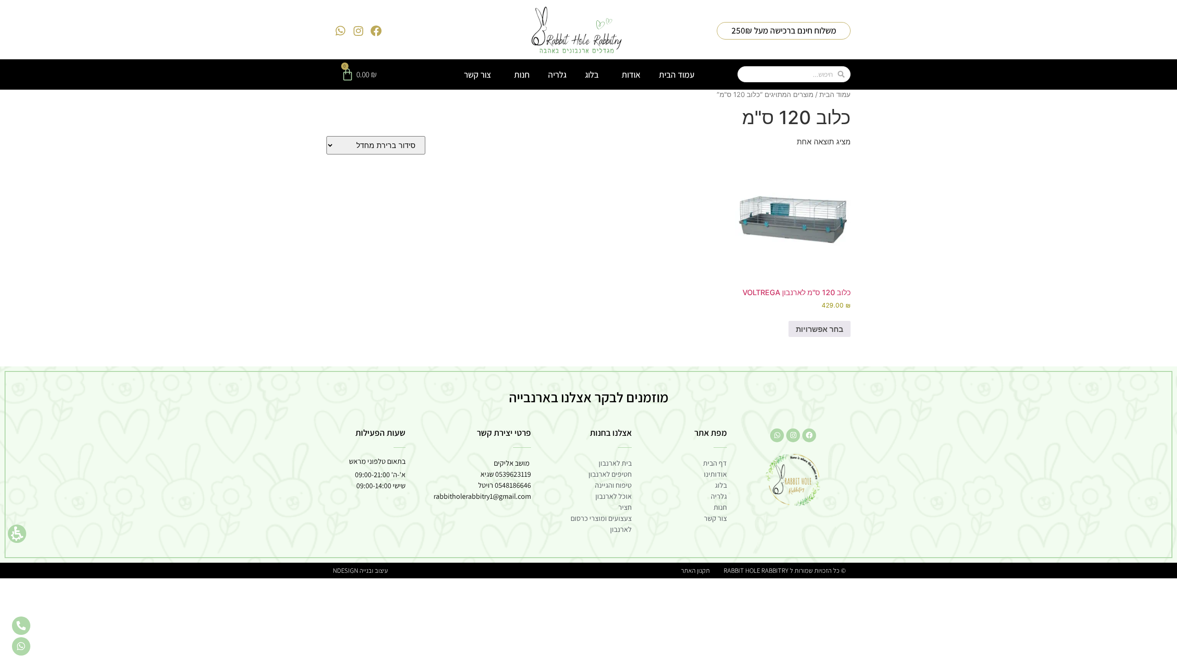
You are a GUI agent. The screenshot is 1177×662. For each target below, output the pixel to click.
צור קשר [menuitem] (477, 74)
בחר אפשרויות (819, 329)
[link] (577, 30)
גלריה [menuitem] (557, 74)
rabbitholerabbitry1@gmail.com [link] (482, 496)
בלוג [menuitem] (592, 74)
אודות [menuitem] (631, 74)
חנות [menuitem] (522, 74)
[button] (17, 534)
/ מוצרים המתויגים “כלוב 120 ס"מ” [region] (784, 95)
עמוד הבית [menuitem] (676, 74)
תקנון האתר (695, 570)
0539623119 (513, 474)
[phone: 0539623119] (21, 625)
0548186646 (513, 485)
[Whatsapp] (341, 31)
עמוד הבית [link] (835, 95)
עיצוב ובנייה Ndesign (360, 570)
